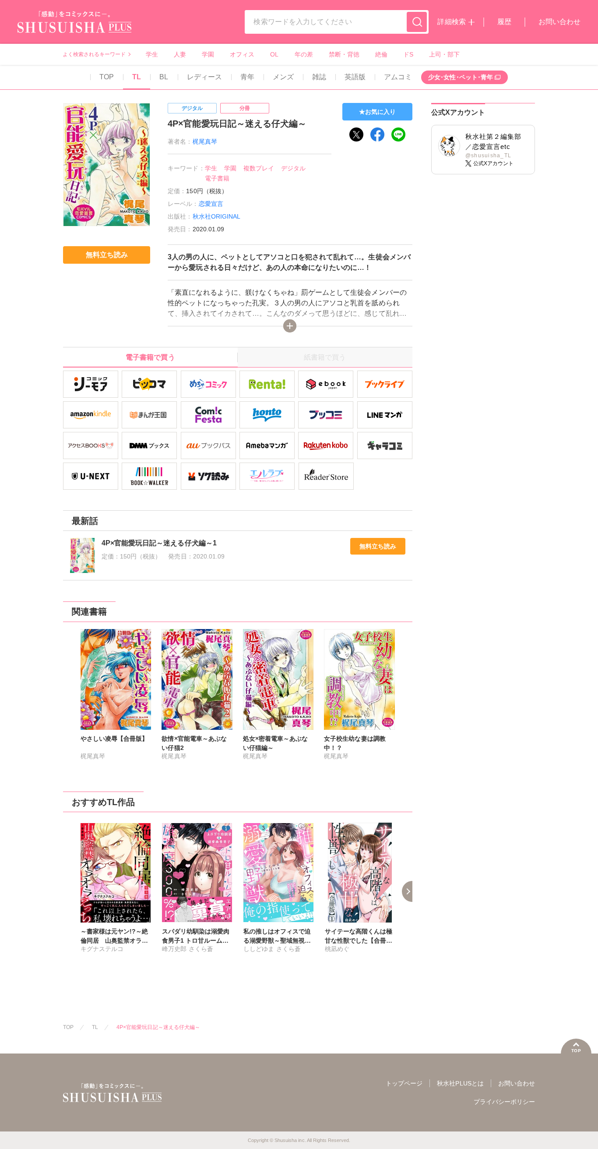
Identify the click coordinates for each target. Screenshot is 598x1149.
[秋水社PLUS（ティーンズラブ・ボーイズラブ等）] (74, 27)
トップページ (404, 1083)
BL (163, 77)
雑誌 (319, 77)
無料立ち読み (377, 546)
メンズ (283, 77)
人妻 (180, 54)
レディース (204, 77)
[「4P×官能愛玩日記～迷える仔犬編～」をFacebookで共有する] (377, 134)
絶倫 (381, 54)
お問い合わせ (559, 21)
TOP (106, 77)
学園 (208, 54)
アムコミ (398, 77)
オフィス (242, 54)
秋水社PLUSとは (460, 1083)
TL (136, 77)
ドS (408, 54)
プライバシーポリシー (504, 1101)
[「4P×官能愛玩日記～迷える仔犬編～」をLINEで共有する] (398, 134)
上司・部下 (444, 54)
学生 (152, 54)
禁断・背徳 (344, 54)
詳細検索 (451, 21)
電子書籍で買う (150, 357)
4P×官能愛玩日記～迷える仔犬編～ (158, 1027)
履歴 (504, 21)
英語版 (355, 77)
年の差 (304, 54)
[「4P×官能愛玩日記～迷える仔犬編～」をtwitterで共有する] (356, 134)
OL (274, 54)
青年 (247, 77)
